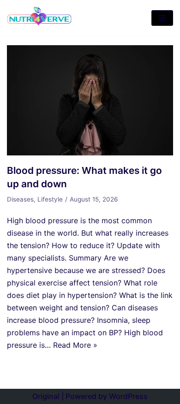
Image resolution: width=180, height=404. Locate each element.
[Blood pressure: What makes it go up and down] (90, 152)
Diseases (20, 199)
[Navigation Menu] (162, 18)
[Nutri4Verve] (39, 18)
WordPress (128, 396)
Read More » (75, 345)
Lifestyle (50, 199)
